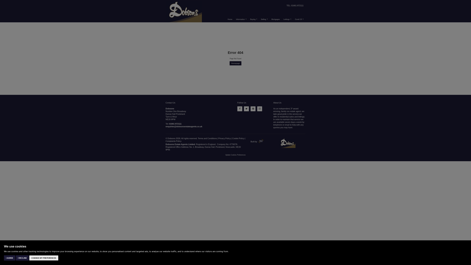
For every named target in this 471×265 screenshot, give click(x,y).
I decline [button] (22, 258)
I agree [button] (9, 258)
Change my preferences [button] (43, 258)
